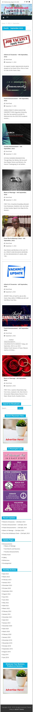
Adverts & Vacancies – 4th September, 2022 (16, 285)
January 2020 (6, 637)
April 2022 (6, 606)
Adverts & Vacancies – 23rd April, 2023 (14, 522)
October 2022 (7, 588)
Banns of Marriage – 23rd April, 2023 (13, 530)
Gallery (5, 557)
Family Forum (7, 555)
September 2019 (8, 649)
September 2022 (8, 591)
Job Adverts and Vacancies (12, 549)
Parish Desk (9, 59)
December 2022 (7, 585)
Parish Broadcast (16, 8)
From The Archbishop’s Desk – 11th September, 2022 (14, 239)
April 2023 (6, 574)
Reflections (6, 560)
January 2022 (6, 614)
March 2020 (6, 631)
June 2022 (6, 600)
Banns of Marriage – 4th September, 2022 (15, 379)
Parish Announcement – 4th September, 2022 (16, 329)
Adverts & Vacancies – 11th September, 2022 (16, 56)
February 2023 (7, 580)
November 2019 (7, 643)
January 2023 (6, 582)
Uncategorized (7, 563)
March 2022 (6, 608)
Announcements (7, 544)
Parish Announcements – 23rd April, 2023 (15, 528)
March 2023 (6, 577)
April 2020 (6, 629)
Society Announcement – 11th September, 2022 (13, 147)
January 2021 (6, 623)
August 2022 (6, 594)
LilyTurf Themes (19, 709)
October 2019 (7, 646)
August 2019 (6, 652)
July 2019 (5, 655)
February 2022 (7, 611)
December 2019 (7, 640)
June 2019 (6, 657)
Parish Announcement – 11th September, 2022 (16, 99)
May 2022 (6, 603)
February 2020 (7, 634)
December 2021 (7, 617)
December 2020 (7, 626)
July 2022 (5, 597)
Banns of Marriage (10, 546)
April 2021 (6, 620)
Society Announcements (12, 552)
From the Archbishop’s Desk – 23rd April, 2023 (16, 533)
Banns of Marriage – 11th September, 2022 (15, 193)
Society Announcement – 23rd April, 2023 (15, 525)
